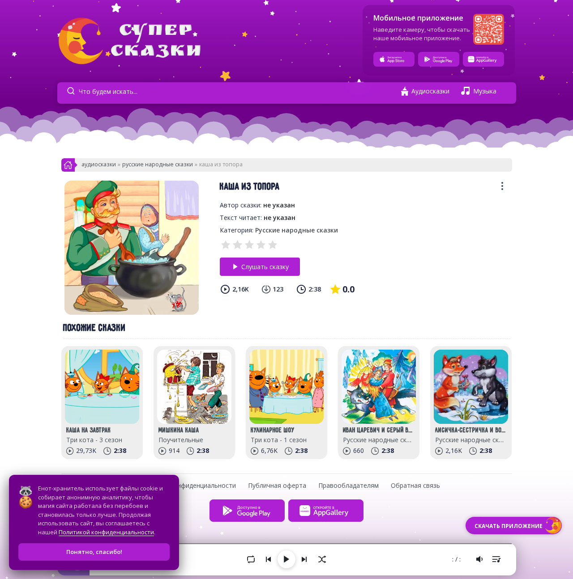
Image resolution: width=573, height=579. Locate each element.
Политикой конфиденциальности (106, 532)
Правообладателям (348, 485)
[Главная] (68, 167)
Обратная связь (415, 485)
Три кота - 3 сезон (94, 439)
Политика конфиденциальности (187, 485)
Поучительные (180, 439)
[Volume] (479, 559)
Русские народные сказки (157, 164)
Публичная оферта (277, 485)
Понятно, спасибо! (94, 552)
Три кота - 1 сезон (279, 439)
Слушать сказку (265, 266)
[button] (502, 189)
